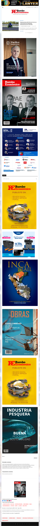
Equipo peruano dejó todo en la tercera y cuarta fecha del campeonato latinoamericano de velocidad (28, 23)
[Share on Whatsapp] (30, 32)
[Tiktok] (34, 7)
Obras (30, 504)
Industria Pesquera (18, 504)
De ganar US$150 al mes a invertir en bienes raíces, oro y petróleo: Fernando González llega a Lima (17, 467)
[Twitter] (27, 7)
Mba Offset (25, 505)
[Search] (37, 7)
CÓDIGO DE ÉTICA (5, 520)
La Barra (20, 505)
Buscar (3, 456)
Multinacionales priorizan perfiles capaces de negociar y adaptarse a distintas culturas (15, 468)
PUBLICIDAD (19, 518)
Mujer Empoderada (6, 505)
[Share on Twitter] (28, 32)
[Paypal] (35, 7)
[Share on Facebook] (27, 32)
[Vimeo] (33, 7)
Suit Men (12, 505)
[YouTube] (7, 500)
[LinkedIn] (6, 500)
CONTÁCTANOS (4, 518)
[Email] (32, 7)
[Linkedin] (17, 523)
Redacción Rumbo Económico (25, 26)
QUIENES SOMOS (12, 518)
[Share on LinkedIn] (29, 32)
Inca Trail (12, 504)
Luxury (16, 505)
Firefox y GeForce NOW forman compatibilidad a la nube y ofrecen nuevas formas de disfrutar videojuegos (18, 465)
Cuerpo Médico (25, 504)
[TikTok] (9, 500)
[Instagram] (28, 7)
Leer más (21, 31)
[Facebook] (26, 7)
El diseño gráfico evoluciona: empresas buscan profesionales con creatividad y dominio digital (16, 466)
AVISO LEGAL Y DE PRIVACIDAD (28, 518)
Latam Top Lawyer (6, 504)
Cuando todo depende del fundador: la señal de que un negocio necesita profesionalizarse (16, 464)
